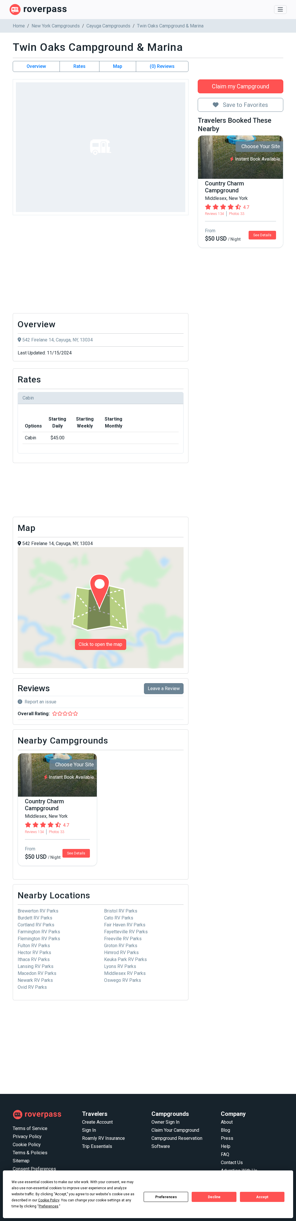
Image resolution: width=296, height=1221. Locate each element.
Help (225, 1146)
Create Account (97, 1122)
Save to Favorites (244, 104)
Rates (79, 66)
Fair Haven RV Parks (124, 925)
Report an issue (40, 702)
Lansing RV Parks (35, 966)
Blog (225, 1130)
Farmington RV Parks (39, 931)
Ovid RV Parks (32, 987)
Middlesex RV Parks (125, 973)
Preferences (166, 1197)
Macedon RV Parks (37, 973)
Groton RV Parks (120, 945)
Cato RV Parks (118, 918)
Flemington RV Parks (39, 938)
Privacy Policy (27, 1136)
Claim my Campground (240, 86)
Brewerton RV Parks (38, 911)
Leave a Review (164, 688)
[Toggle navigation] (280, 9)
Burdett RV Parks (35, 918)
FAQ (225, 1154)
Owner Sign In (165, 1122)
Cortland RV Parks (36, 925)
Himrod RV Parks (121, 952)
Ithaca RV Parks (34, 959)
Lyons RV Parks (120, 966)
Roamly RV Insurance (103, 1138)
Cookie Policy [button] (48, 1200)
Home (19, 26)
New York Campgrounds (56, 26)
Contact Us (232, 1162)
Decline (214, 1197)
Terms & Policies (30, 1152)
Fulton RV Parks (34, 945)
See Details (262, 235)
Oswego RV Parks (122, 980)
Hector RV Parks (34, 952)
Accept (262, 1197)
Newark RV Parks (35, 980)
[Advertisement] (100, 265)
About (227, 1122)
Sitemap (21, 1161)
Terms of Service (30, 1128)
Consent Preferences (34, 1169)
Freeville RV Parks (123, 938)
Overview (36, 66)
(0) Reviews (162, 66)
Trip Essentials (97, 1146)
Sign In (89, 1130)
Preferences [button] (48, 1206)
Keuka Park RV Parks (125, 959)
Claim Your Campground (175, 1130)
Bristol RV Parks (120, 911)
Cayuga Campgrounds (108, 26)
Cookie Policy (27, 1144)
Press (227, 1138)
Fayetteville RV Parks (126, 931)
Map (117, 66)
